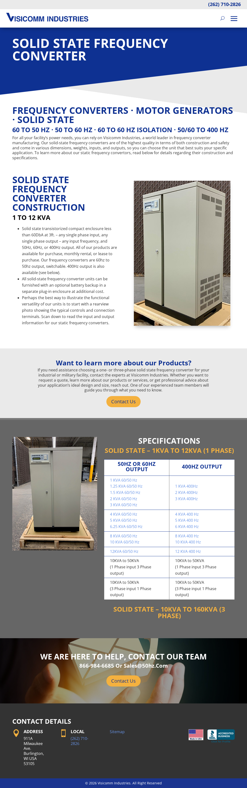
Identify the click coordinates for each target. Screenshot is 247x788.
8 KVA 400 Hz (187, 536)
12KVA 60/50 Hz (124, 551)
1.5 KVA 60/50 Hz (125, 492)
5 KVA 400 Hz (187, 520)
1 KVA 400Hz (186, 486)
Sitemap (117, 731)
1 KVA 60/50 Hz (123, 480)
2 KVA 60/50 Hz (123, 498)
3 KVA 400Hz (186, 498)
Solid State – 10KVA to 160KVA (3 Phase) (169, 612)
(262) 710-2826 (224, 4)
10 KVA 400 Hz (188, 542)
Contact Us (123, 401)
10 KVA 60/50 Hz (124, 542)
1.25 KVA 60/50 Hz (126, 486)
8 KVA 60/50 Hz (123, 536)
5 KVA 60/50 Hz (123, 520)
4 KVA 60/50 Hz (123, 514)
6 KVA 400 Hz (187, 526)
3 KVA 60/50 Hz (123, 504)
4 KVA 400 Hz (187, 514)
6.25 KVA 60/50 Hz (126, 526)
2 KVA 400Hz (186, 492)
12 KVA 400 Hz (188, 551)
